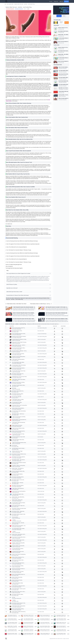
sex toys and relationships (16, 334)
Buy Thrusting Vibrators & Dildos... (18, 565)
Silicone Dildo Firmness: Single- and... (18, 505)
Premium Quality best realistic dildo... (18, 471)
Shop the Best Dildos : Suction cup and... (19, 588)
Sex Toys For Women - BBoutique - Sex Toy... (19, 350)
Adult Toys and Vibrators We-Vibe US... (18, 568)
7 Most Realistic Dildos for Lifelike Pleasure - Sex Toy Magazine (40, 303)
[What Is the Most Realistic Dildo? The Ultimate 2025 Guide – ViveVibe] (56, 68)
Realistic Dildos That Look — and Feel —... (19, 345)
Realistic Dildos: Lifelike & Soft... (17, 499)
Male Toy (61, 1)
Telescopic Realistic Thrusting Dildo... (18, 545)
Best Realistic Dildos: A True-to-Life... (18, 479)
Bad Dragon (14, 388)
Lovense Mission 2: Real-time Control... (18, 585)
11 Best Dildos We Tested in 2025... (18, 494)
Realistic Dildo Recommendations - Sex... (19, 525)
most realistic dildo (10, 4)
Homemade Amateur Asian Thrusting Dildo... (19, 405)
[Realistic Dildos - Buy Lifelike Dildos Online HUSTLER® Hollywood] (56, 35)
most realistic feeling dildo (16, 328)
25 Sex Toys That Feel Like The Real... (18, 353)
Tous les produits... (15, 517)
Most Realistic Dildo (61, 29)
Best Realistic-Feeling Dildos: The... (18, 373)
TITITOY (61, 22)
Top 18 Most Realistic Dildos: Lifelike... (18, 528)
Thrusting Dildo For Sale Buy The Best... (18, 502)
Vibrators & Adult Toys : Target (17, 451)
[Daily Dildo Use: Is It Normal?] (56, 88)
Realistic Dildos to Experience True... (18, 557)
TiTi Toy (61, 21)
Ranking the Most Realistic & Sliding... (18, 382)
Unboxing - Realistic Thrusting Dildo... (18, 542)
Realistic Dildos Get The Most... (17, 425)
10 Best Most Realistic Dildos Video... (18, 439)
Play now (66, 22)
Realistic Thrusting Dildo (62, 96)
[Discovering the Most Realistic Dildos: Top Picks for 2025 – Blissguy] (56, 74)
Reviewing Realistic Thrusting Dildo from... (19, 419)
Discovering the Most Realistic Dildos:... (18, 347)
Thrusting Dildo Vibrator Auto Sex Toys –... (19, 370)
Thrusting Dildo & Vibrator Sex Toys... (18, 433)
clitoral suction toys (15, 492)
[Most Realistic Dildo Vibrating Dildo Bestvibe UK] (56, 32)
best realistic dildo (15, 331)
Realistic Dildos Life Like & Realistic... (18, 408)
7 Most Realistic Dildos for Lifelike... (18, 399)
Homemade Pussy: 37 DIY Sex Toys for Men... (19, 376)
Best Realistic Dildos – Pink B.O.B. (17, 482)
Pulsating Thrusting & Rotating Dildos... (19, 356)
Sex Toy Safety (66, 89)
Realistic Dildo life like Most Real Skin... (18, 431)
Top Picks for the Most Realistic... (17, 474)
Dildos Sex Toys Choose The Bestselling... (19, 554)
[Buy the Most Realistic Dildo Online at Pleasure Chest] (56, 81)
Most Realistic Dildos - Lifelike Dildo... (18, 511)
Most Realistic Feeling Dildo (62, 68)
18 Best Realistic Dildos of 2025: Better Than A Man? (16, 303)
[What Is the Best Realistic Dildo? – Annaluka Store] (56, 99)
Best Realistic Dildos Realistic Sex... (18, 390)
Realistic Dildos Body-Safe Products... (18, 562)
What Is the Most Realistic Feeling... (18, 608)
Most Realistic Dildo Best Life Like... (18, 476)
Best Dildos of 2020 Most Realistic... (18, 485)
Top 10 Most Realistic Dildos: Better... (18, 362)
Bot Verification (14, 445)
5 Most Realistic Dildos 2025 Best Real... (18, 422)
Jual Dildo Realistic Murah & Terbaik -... (18, 448)
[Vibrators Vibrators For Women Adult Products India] (56, 28)
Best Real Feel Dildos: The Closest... (18, 571)
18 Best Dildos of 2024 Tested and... (18, 488)
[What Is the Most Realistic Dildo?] (56, 42)
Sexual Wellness (61, 89)
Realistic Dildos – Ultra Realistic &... (18, 468)
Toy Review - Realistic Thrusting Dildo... (18, 465)
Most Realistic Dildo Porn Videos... (18, 393)
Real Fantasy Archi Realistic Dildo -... (18, 560)
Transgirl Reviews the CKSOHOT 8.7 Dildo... (19, 339)
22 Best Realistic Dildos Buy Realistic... (18, 359)
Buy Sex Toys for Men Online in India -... (19, 591)
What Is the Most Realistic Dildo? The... (18, 327)
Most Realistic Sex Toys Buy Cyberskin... (18, 456)
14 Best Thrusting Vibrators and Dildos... (19, 416)
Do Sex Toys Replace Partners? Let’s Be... (19, 333)
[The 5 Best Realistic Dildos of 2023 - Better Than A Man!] (56, 39)
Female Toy (56, 1)
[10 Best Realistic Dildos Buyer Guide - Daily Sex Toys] (56, 92)
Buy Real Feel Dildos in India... (17, 330)
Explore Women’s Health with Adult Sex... (19, 611)
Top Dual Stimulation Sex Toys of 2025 (18, 436)
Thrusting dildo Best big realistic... (18, 548)
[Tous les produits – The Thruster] (56, 95)
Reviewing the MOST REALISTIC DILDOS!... (19, 336)
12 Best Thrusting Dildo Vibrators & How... (19, 442)
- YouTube (13, 519)
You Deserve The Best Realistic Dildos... (18, 385)
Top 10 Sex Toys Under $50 (16, 396)
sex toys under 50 (15, 397)
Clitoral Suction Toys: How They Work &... (19, 491)
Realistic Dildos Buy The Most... (17, 580)
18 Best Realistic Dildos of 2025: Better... (19, 379)
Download (66, 1)
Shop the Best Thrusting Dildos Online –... (19, 537)
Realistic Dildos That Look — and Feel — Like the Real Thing (24, 4)
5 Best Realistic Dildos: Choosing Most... (19, 605)
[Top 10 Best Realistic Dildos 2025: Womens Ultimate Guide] (56, 71)
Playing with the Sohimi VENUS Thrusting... (19, 342)
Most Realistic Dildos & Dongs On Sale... (19, 514)
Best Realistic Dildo (61, 92)
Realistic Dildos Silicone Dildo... (17, 577)
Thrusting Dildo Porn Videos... (17, 402)
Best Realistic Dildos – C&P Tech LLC (18, 413)
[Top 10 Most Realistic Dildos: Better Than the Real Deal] (56, 85)
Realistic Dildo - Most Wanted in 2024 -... (19, 534)
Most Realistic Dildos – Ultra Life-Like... (18, 459)
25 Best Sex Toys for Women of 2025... (18, 428)
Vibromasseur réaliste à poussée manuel (19, 508)
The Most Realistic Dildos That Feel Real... (19, 365)
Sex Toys (13, 597)
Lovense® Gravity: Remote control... (18, 551)
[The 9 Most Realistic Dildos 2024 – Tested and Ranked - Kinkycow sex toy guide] (56, 78)
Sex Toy (50, 1)
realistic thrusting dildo (16, 340)
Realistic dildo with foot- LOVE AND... (18, 522)
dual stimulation (15, 437)
